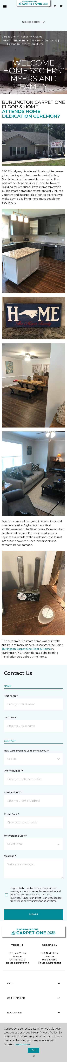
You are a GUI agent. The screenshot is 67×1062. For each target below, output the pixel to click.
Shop (10, 983)
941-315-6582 (49, 959)
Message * (10, 856)
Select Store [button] (31, 22)
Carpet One (9, 36)
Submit (33, 914)
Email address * (12, 792)
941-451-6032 (17, 959)
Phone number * (13, 771)
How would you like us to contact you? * (26, 751)
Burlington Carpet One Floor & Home (26, 648)
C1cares (37, 36)
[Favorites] (55, 6)
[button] (49, 6)
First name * (11, 696)
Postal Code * (11, 814)
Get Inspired (16, 998)
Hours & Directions (17, 962)
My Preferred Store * (15, 836)
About (24, 36)
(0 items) (61, 6)
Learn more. (22, 1044)
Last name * (10, 717)
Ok (33, 1050)
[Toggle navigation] (5, 6)
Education (14, 1012)
